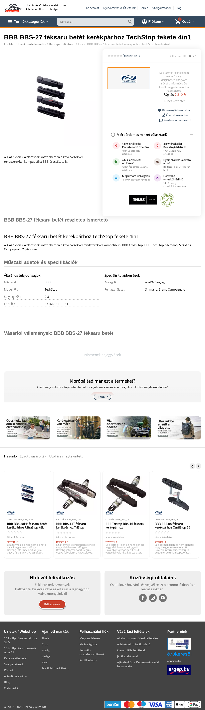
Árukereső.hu (174, 661)
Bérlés (144, 8)
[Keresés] (130, 22)
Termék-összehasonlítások (92, 652)
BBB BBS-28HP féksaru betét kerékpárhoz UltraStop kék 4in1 (27, 526)
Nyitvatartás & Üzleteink (119, 8)
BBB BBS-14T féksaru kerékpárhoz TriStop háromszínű (71, 526)
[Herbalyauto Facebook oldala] (143, 598)
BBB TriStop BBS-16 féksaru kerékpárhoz (125, 525)
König (45, 650)
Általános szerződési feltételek (137, 638)
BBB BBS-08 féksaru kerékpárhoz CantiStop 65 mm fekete (172, 526)
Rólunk (9, 670)
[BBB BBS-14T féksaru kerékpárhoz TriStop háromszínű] (76, 494)
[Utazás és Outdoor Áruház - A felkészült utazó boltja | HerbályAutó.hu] (13, 8)
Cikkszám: (175, 56)
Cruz (45, 644)
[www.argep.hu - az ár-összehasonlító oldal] (179, 670)
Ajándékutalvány (15, 676)
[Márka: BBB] (129, 78)
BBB (48, 282)
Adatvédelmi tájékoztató (133, 644)
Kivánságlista (88, 644)
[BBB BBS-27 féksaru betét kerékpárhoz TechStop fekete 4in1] (50, 99)
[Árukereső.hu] (185, 655)
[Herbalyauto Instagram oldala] (153, 598)
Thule (45, 638)
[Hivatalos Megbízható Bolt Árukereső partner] (167, 200)
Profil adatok (88, 660)
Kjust (45, 662)
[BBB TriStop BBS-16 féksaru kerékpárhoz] (126, 494)
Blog (178, 8)
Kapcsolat (92, 8)
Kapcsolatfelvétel (15, 658)
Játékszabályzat (127, 656)
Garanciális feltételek (131, 650)
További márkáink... (55, 668)
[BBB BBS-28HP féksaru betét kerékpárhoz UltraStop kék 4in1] (27, 494)
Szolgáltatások (161, 8)
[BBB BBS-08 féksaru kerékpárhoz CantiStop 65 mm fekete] (175, 494)
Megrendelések (89, 638)
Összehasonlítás (177, 115)
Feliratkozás (52, 604)
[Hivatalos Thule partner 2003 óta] (143, 200)
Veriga (46, 656)
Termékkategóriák (29, 21)
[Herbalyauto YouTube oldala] (163, 598)
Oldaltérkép (12, 688)
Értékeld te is (131, 55)
